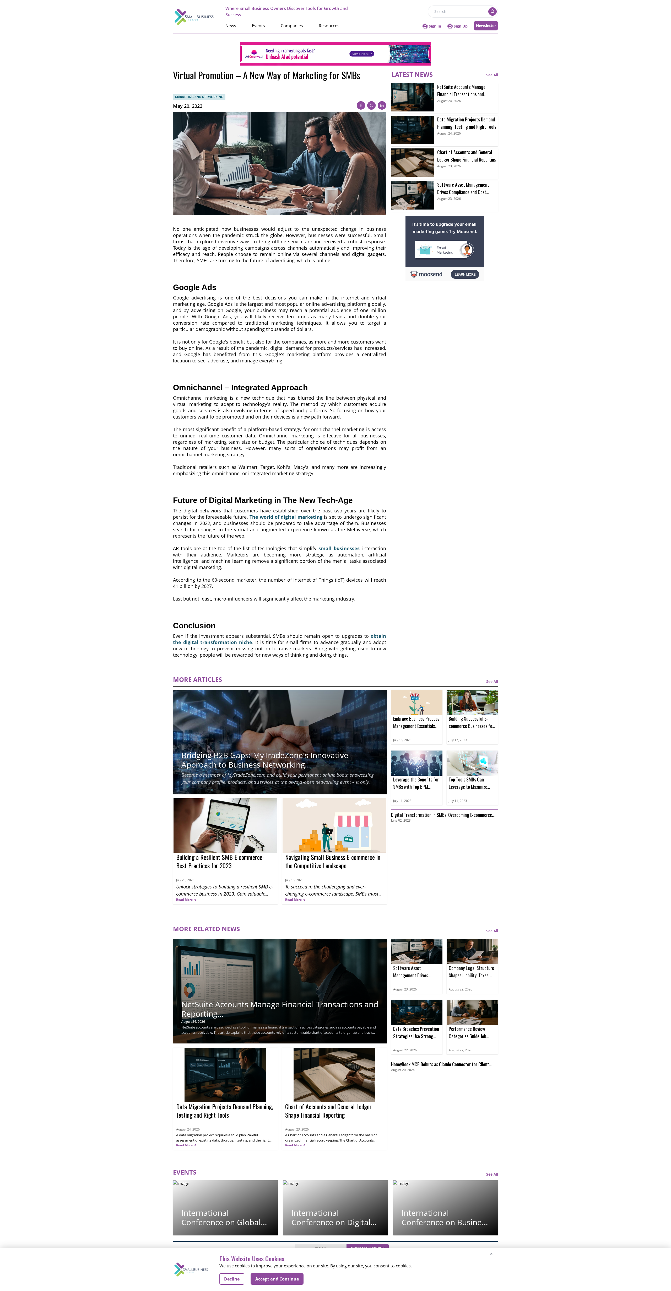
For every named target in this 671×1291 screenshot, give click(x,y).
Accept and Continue (277, 1279)
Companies (292, 26)
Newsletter (486, 25)
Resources (329, 26)
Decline (232, 1279)
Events (258, 26)
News (230, 26)
